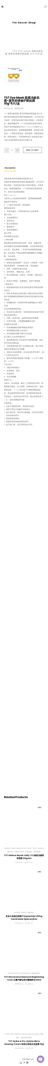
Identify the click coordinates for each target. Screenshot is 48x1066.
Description (10, 168)
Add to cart (32, 150)
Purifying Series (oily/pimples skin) (22, 1034)
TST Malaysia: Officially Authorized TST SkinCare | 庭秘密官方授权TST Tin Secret (24, 37)
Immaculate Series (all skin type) (20, 848)
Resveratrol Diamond (18, 973)
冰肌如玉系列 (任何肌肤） (23, 852)
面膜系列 (19, 48)
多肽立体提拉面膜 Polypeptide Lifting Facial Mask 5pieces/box (24, 917)
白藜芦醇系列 (35, 973)
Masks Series (20, 912)
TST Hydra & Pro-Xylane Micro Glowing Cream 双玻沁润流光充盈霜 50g (24, 1042)
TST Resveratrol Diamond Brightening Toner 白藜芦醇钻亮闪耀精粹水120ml (24, 978)
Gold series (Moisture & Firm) (22, 44)
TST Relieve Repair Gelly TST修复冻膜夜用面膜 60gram (24, 857)
